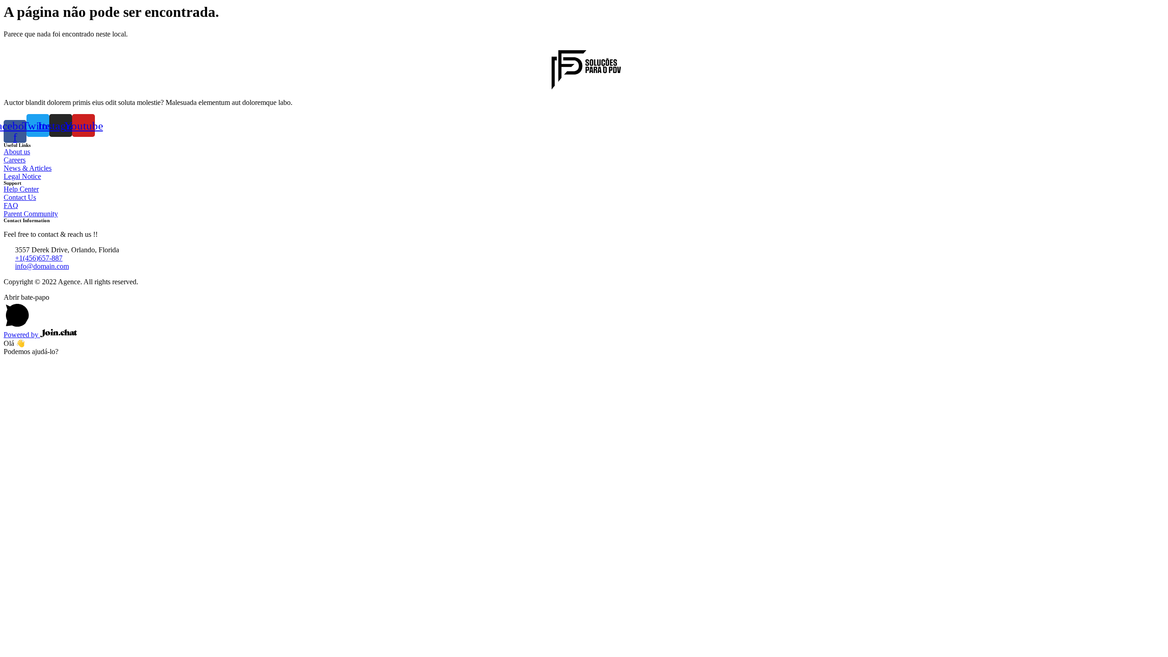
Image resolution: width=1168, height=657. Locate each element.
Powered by (22, 335)
